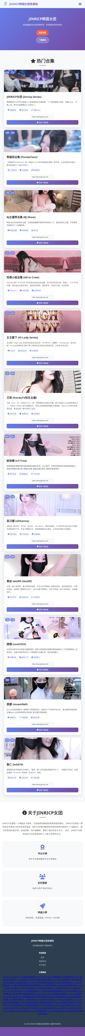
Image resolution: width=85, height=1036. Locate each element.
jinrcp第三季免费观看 (18, 985)
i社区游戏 (33, 1008)
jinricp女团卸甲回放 (48, 985)
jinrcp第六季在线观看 (46, 991)
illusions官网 (9, 1011)
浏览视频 (42, 32)
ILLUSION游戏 (23, 1008)
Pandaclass (39, 994)
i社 (39, 999)
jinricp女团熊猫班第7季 (27, 997)
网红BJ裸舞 (17, 994)
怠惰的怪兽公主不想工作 (47, 997)
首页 (42, 957)
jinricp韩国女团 (54, 977)
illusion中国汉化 (64, 1005)
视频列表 (42, 961)
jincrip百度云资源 (41, 988)
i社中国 (49, 999)
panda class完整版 (74, 994)
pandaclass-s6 (17, 977)
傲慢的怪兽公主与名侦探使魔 (68, 997)
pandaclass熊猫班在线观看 (55, 994)
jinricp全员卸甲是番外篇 (66, 985)
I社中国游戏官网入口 (33, 1005)
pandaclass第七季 (10, 997)
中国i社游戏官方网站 (47, 1002)
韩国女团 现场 (10, 979)
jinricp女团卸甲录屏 (29, 991)
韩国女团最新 (42, 979)
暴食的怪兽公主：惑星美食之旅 (24, 999)
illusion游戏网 (60, 1008)
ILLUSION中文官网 (9, 1008)
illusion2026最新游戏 (38, 1011)
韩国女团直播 (28, 977)
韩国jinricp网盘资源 (56, 988)
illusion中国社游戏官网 (29, 1002)
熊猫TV (50, 979)
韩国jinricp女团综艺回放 (18, 982)
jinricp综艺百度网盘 (25, 988)
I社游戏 (43, 999)
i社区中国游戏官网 (71, 1011)
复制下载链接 (43, 122)
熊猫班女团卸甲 (33, 985)
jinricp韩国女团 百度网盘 (26, 979)
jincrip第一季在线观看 (37, 982)
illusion (56, 999)
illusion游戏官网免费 (55, 1011)
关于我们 (42, 965)
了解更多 (42, 40)
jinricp (44, 977)
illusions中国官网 (22, 1011)
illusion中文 (76, 1005)
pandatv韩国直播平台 (62, 979)
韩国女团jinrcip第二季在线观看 (58, 982)
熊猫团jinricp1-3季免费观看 (66, 991)
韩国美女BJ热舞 (28, 994)
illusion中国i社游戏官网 (64, 1002)
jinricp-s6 (7, 977)
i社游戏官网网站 (13, 1002)
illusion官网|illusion (50, 1005)
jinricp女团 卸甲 (14, 991)
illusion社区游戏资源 (46, 1008)
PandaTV (38, 977)
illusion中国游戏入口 (67, 999)
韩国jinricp (68, 988)
